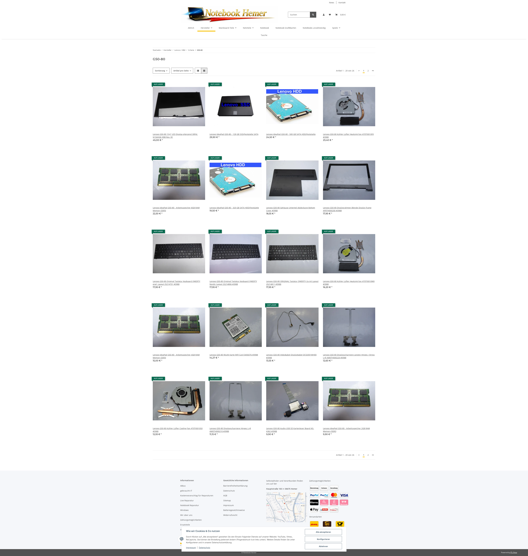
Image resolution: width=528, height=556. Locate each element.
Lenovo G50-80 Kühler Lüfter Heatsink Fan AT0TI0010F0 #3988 (348, 135)
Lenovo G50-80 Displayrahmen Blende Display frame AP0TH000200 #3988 (347, 209)
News (331, 2)
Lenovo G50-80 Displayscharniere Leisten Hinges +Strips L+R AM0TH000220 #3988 (349, 356)
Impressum (191, 547)
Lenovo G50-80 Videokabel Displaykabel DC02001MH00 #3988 (291, 356)
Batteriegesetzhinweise (234, 510)
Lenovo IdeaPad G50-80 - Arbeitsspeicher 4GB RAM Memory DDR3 (176, 356)
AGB (225, 495)
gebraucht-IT (186, 490)
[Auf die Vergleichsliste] (193, 85)
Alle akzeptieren (323, 532)
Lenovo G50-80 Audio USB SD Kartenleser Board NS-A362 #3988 (290, 430)
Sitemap (227, 500)
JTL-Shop (513, 552)
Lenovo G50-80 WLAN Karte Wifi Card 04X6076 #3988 (234, 354)
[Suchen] (313, 15)
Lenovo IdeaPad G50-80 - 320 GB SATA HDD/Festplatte (234, 207)
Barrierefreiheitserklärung (235, 485)
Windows (184, 510)
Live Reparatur (187, 500)
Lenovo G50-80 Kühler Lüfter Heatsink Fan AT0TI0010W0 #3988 (349, 282)
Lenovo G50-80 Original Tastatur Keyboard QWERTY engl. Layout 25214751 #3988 (176, 282)
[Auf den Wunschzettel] (200, 85)
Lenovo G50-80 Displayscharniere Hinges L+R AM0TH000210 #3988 (230, 430)
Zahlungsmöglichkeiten (191, 520)
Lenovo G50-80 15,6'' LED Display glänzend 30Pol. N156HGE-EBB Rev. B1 (175, 135)
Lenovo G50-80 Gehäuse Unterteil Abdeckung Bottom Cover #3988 (290, 209)
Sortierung (160, 70)
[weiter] (372, 70)
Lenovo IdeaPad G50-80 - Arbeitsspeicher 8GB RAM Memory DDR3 (176, 209)
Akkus (183, 485)
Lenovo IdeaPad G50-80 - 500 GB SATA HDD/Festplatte (291, 134)
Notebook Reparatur (189, 505)
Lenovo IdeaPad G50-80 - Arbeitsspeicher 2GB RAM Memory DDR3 (346, 430)
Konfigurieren (323, 539)
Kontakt (342, 2)
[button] (324, 14)
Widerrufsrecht (230, 515)
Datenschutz (204, 547)
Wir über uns (186, 515)
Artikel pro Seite (181, 70)
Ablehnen (323, 546)
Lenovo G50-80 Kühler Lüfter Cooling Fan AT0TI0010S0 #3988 (178, 430)
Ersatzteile (185, 524)
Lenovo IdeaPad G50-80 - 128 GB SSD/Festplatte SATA (234, 134)
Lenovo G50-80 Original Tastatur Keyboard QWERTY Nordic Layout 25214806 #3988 (233, 282)
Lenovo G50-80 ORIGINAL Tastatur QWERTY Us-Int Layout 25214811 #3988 (292, 282)
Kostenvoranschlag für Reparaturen (196, 495)
